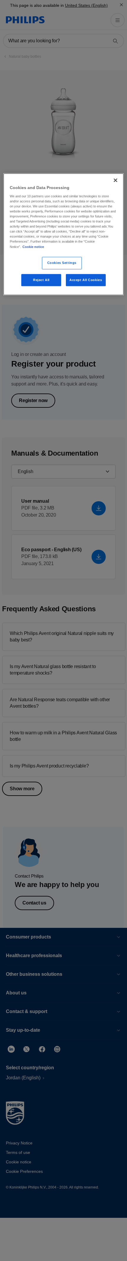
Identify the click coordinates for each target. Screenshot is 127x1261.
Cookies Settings (61, 263)
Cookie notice (33, 247)
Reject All (41, 280)
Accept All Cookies (85, 280)
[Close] (115, 180)
